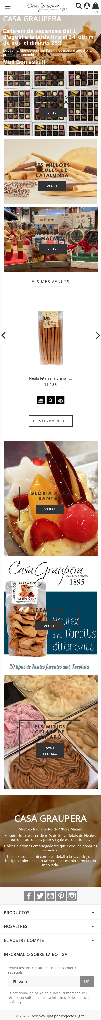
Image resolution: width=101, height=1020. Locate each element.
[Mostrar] (50, 400)
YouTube (50, 896)
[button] (7, 40)
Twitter (40, 896)
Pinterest (61, 896)
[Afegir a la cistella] (41, 400)
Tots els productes (51, 421)
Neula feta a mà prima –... (50, 378)
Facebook (29, 896)
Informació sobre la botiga (35, 954)
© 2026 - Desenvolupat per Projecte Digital (51, 1016)
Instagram (72, 896)
